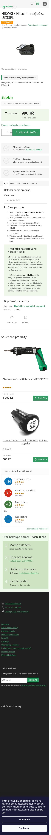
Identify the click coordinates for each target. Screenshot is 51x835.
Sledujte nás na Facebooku (17, 611)
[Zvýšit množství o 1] (11, 130)
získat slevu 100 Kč (32, 212)
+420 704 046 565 (13, 607)
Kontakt (4, 638)
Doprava (5, 624)
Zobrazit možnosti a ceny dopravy (15, 125)
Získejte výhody (8, 631)
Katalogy (5, 641)
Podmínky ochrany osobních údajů (16, 648)
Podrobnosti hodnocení (38, 25)
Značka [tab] (33, 183)
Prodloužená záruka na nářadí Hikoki (23, 103)
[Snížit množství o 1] (11, 134)
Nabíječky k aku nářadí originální (29, 306)
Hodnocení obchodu (10, 634)
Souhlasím (24, 828)
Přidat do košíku (28, 132)
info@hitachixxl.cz (13, 603)
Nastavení (24, 819)
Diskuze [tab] (25, 183)
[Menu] (45, 4)
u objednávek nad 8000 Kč (21, 561)
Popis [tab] (6, 183)
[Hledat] (32, 4)
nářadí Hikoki (26, 275)
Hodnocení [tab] (15, 183)
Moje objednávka (8, 655)
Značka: (10, 28)
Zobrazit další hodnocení (37, 529)
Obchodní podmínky (10, 645)
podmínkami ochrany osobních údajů (33, 685)
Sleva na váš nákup (9, 628)
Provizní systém (8, 652)
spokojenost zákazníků (29, 573)
